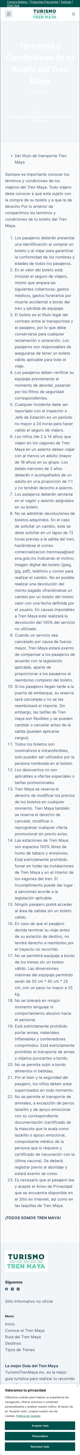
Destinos (13, 1343)
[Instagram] (18, 1289)
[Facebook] (6, 1289)
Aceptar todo (40, 1425)
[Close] (77, 1386)
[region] (40, 1419)
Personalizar (40, 1436)
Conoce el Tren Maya (24, 1330)
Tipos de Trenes (20, 1349)
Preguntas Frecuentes (44, 1)
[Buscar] (73, 14)
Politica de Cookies (28, 1416)
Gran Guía (13, 5)
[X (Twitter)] (12, 1289)
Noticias (66, 1)
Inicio (10, 1324)
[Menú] (8, 14)
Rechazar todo (40, 1446)
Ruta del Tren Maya (23, 1337)
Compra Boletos (17, 1)
